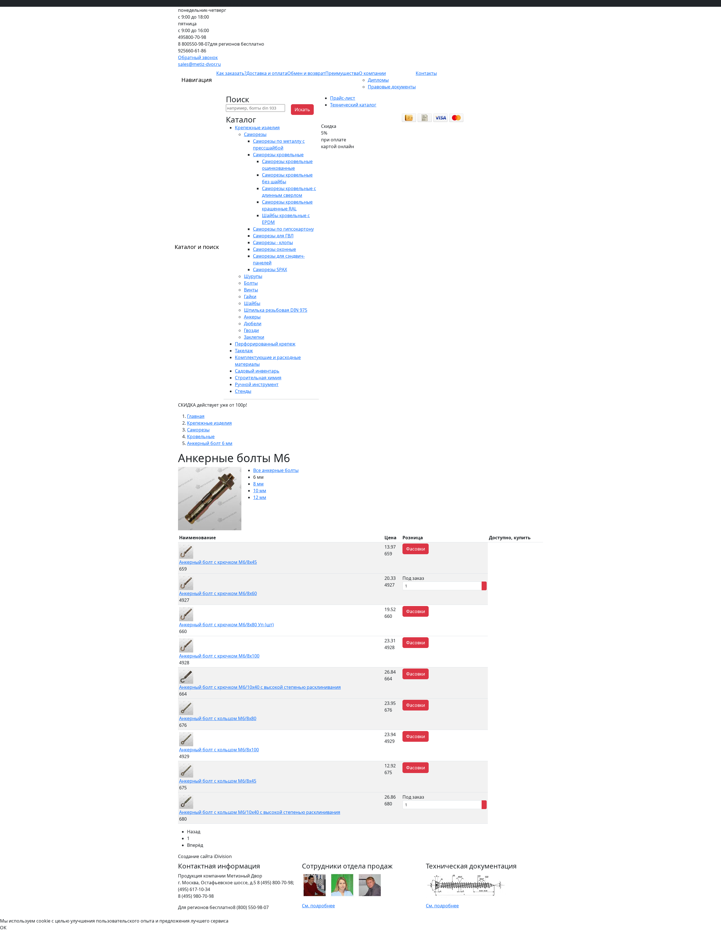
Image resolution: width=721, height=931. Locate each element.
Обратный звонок (198, 57)
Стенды (243, 391)
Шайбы (252, 303)
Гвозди (251, 330)
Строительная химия (258, 378)
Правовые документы (392, 87)
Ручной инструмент (257, 384)
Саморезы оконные (274, 249)
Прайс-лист (342, 98)
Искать (302, 109)
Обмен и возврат (306, 73)
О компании (372, 73)
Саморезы (255, 134)
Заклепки (254, 337)
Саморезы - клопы (273, 242)
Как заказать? (231, 73)
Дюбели (252, 323)
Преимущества (342, 73)
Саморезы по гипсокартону (283, 229)
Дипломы (378, 80)
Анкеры (252, 317)
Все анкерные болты (276, 470)
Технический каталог (353, 105)
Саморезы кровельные (278, 155)
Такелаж (244, 351)
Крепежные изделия (257, 127)
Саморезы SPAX (270, 269)
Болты (251, 283)
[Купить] (484, 586)
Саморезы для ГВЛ (273, 236)
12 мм (259, 497)
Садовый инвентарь (257, 371)
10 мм (259, 490)
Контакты (426, 73)
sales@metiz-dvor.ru (199, 64)
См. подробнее (318, 906)
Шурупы (253, 276)
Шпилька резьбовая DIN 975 (275, 310)
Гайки (250, 296)
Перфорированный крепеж (265, 344)
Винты (251, 290)
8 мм (258, 484)
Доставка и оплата (266, 73)
